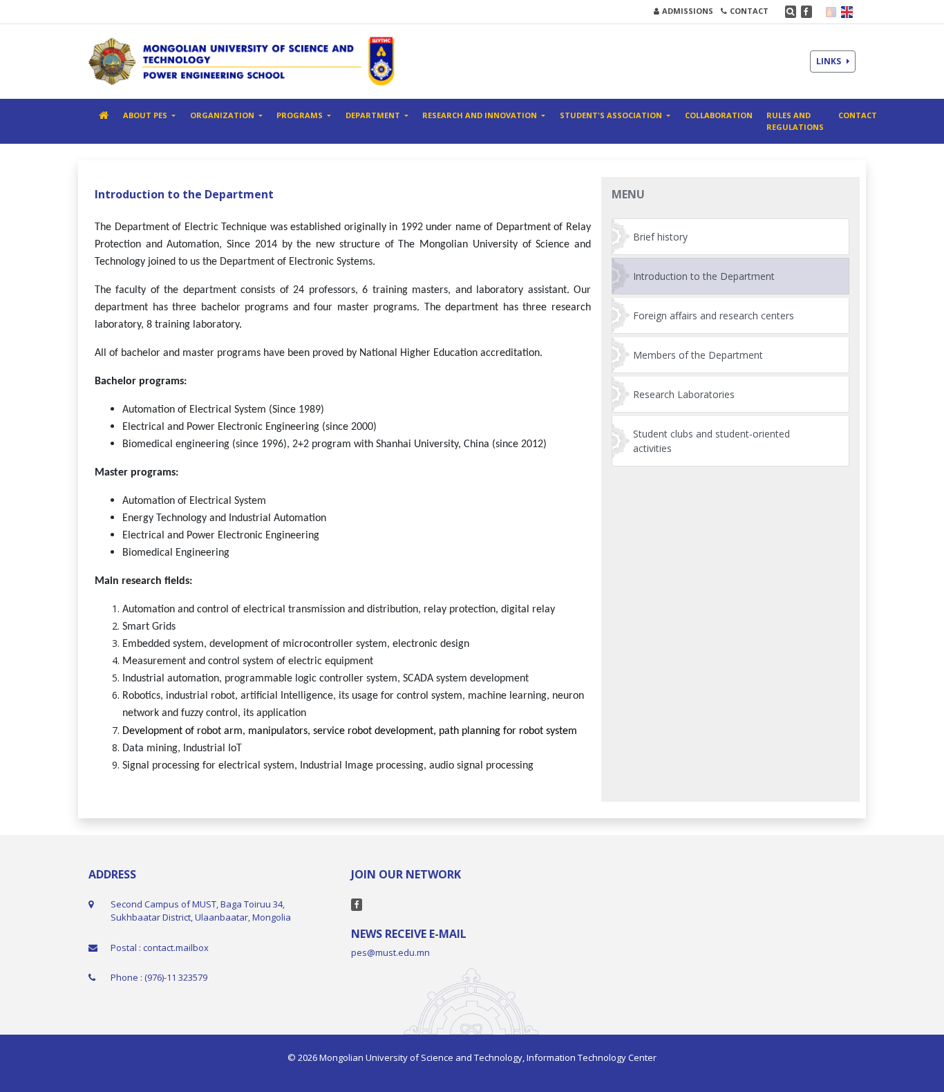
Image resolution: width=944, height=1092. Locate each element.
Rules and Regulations (795, 121)
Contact (857, 115)
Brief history (660, 236)
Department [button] (374, 115)
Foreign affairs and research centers (713, 315)
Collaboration (719, 115)
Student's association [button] (612, 115)
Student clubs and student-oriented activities (711, 441)
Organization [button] (223, 115)
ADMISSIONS (687, 11)
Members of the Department (698, 354)
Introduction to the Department (704, 276)
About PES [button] (146, 115)
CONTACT (749, 11)
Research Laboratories (684, 394)
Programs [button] (300, 115)
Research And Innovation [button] (480, 115)
